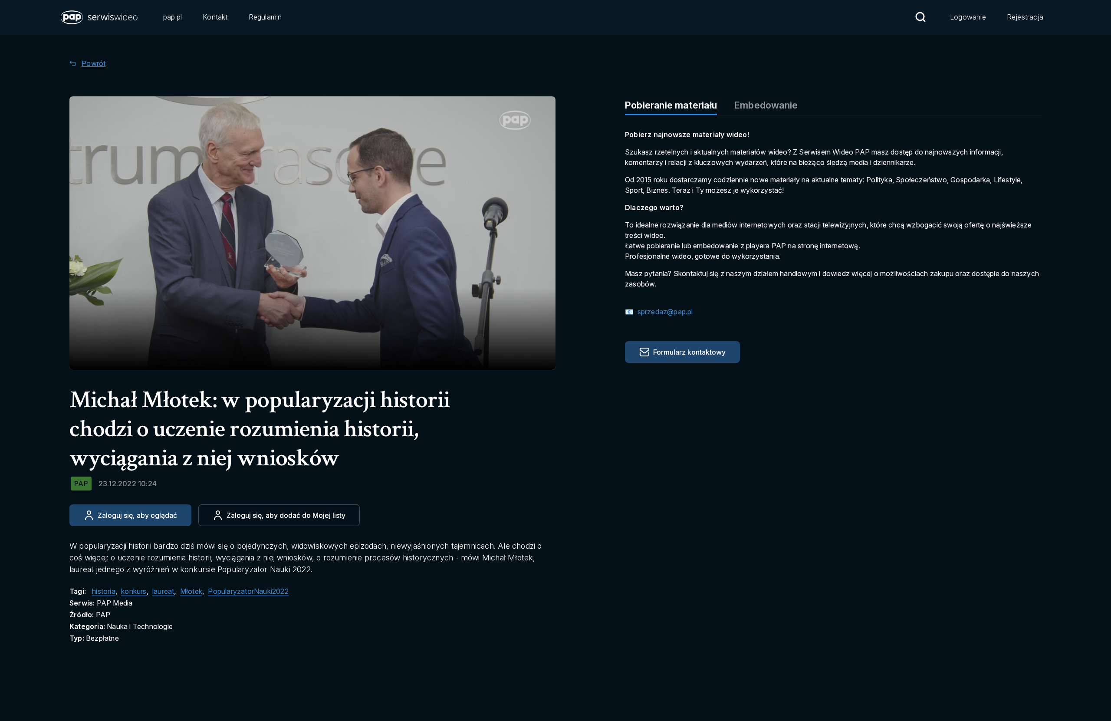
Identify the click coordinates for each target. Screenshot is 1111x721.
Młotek (191, 591)
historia (103, 591)
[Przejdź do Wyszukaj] (920, 17)
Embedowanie (766, 105)
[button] (100, 17)
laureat (163, 591)
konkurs (133, 591)
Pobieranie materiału (671, 105)
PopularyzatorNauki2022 (248, 591)
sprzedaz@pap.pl (664, 311)
